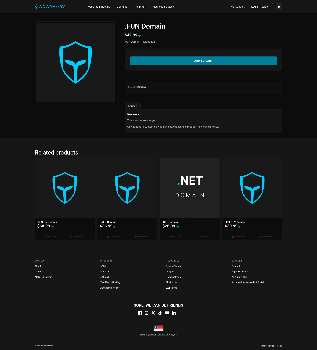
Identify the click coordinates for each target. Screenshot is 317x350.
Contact (236, 266)
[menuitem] (98, 6)
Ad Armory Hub (239, 277)
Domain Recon (173, 277)
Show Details (78, 236)
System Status (173, 266)
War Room (171, 287)
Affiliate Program (43, 277)
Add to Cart (203, 60)
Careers (39, 271)
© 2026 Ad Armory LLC (44, 345)
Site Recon (171, 282)
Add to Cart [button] (51, 236)
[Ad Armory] (50, 6)
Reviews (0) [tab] (133, 106)
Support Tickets (240, 271)
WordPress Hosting (110, 282)
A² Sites (104, 266)
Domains (141, 86)
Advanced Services (110, 287)
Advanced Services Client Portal (248, 282)
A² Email (104, 277)
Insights (170, 271)
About (38, 266)
